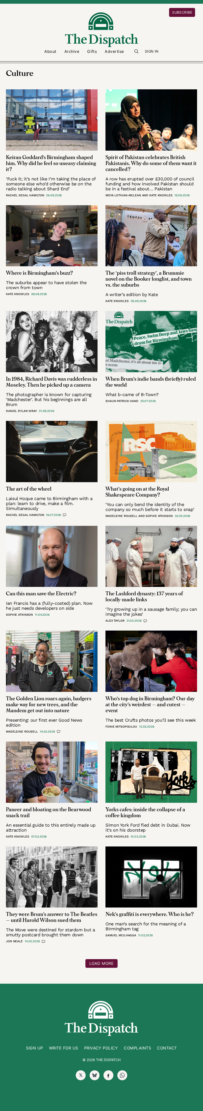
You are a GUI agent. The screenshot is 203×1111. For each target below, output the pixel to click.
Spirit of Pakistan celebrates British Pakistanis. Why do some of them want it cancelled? (151, 163)
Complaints (137, 1047)
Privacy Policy (101, 1047)
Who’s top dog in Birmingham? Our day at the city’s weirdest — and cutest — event (150, 704)
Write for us (63, 1047)
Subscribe (182, 12)
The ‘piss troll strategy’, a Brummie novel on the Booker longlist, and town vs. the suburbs (148, 279)
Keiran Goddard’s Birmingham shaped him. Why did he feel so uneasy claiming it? (51, 163)
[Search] (136, 51)
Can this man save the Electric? (41, 593)
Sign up (34, 1047)
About (50, 51)
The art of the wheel (28, 489)
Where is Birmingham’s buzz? (39, 273)
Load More (101, 963)
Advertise (114, 51)
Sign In (152, 51)
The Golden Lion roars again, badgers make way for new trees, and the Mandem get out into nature (48, 704)
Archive (71, 51)
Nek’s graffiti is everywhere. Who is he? (149, 914)
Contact (167, 1047)
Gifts (92, 51)
